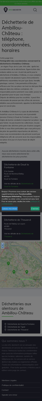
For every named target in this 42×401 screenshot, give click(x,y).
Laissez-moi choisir (9, 208)
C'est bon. (35, 208)
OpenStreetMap (26, 279)
